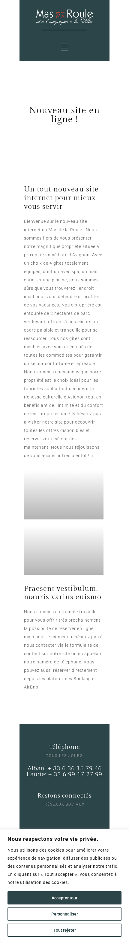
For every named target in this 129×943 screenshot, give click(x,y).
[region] (64, 886)
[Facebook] (71, 817)
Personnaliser (64, 914)
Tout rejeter (64, 930)
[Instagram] (58, 817)
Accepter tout (64, 898)
